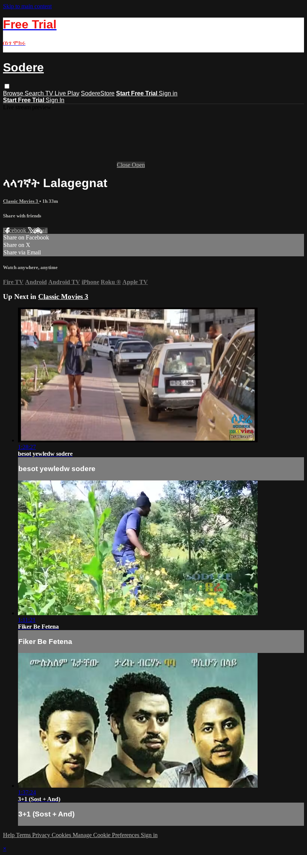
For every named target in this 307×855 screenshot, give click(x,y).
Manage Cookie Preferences (107, 835)
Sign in (168, 93)
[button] (6, 86)
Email (41, 230)
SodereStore (98, 93)
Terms (24, 835)
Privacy (42, 835)
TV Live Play (62, 93)
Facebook (15, 230)
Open (138, 165)
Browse (14, 93)
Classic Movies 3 (21, 201)
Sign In (55, 100)
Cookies (62, 835)
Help (9, 835)
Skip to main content (27, 6)
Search (35, 93)
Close (124, 165)
